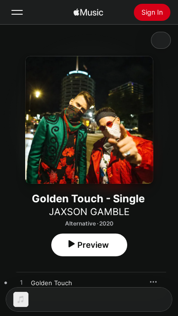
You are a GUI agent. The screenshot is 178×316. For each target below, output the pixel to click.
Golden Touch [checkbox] (51, 283)
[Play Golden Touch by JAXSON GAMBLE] (21, 283)
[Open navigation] (17, 12)
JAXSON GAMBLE (89, 211)
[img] (88, 12)
